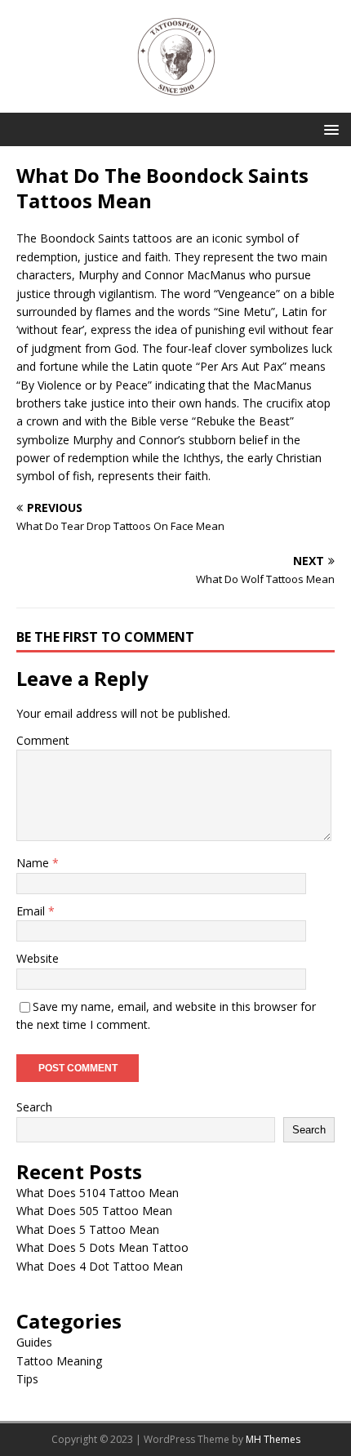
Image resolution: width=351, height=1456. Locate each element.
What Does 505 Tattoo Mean (94, 1210)
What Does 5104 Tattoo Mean (97, 1192)
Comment (42, 740)
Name (34, 862)
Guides (34, 1342)
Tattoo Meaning (59, 1361)
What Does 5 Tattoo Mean (87, 1229)
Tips (27, 1379)
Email (32, 911)
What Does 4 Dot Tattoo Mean (99, 1266)
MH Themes (273, 1439)
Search (34, 1107)
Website (37, 958)
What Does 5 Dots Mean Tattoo (102, 1247)
